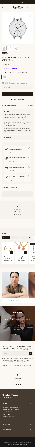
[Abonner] (30, 437)
